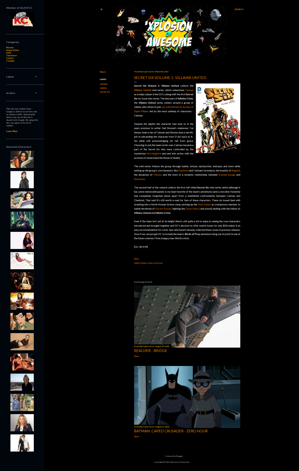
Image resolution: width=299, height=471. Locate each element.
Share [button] (103, 71)
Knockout (139, 178)
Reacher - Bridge (150, 350)
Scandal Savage (227, 174)
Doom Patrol (192, 208)
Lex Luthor (167, 106)
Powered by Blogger (174, 456)
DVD (8, 52)
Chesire (157, 174)
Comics (10, 58)
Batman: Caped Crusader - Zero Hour (171, 431)
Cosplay (10, 60)
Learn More (11, 131)
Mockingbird (154, 153)
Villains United (142, 89)
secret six (105, 91)
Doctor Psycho (163, 208)
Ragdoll (236, 170)
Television (11, 55)
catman (104, 84)
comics (103, 87)
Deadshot (183, 170)
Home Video (12, 50)
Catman (189, 89)
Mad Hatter (204, 204)
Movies (10, 47)
